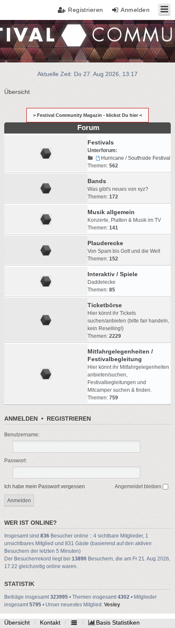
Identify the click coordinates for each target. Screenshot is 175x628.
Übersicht (17, 622)
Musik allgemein (111, 212)
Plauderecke (105, 243)
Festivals (101, 142)
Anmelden (21, 418)
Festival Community (31, 40)
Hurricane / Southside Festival (135, 158)
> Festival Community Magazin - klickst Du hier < (87, 115)
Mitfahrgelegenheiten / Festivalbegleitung (120, 355)
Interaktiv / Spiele (113, 274)
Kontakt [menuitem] (50, 622)
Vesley (112, 605)
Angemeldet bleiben (139, 486)
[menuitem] (114, 622)
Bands (97, 181)
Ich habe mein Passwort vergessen (44, 486)
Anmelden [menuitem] (135, 9)
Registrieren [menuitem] (85, 9)
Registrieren (69, 418)
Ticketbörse (105, 305)
